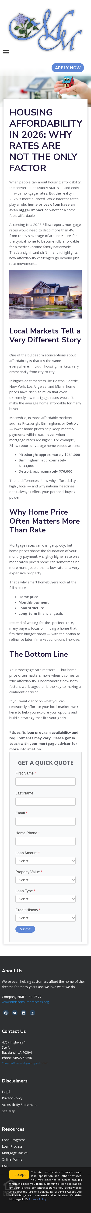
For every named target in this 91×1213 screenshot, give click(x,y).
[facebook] (5, 1013)
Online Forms (12, 1159)
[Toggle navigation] (6, 52)
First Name (25, 773)
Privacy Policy (12, 1098)
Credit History (27, 910)
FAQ (5, 1166)
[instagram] (32, 1013)
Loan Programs (13, 1140)
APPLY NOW (67, 67)
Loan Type (25, 891)
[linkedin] (23, 1013)
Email (21, 813)
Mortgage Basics (15, 1153)
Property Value (28, 872)
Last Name (25, 793)
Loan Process (12, 1146)
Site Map (8, 1111)
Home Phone (27, 833)
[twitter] (14, 1013)
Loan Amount (27, 853)
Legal (6, 1091)
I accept (19, 1174)
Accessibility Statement (19, 1104)
